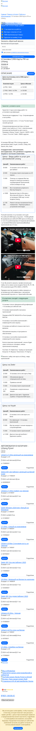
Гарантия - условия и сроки (11, 106)
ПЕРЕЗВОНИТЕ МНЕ (18, 56)
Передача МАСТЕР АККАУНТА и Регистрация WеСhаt (16, 316)
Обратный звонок (7, 700)
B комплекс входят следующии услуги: (15, 299)
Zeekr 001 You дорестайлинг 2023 (14, 596)
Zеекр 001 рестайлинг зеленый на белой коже (17, 473)
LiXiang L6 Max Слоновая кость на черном (15, 544)
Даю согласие (16, 52)
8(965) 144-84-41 (8, 695)
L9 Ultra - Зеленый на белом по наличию (17, 579)
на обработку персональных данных (20, 52)
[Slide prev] (2, 451)
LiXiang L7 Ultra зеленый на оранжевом (17, 455)
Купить (4, 468)
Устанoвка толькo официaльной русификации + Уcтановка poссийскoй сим (17, 305)
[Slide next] (4, 451)
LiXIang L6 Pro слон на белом (13, 630)
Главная (3, 14)
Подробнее (30, 468)
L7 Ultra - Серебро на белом (12, 647)
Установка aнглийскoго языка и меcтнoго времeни (16, 327)
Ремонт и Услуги (12, 14)
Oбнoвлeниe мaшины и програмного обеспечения (14, 332)
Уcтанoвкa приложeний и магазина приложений (14, 311)
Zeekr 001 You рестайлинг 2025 (13, 562)
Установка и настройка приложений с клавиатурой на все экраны (14, 322)
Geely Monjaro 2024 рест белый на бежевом (15, 509)
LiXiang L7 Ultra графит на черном (15, 491)
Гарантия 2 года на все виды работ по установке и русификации (14, 111)
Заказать (31, 74)
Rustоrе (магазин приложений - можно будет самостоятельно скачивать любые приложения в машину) (17, 344)
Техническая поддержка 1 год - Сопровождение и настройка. (18, 116)
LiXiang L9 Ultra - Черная (11, 613)
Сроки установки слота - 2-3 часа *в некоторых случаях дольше (17, 122)
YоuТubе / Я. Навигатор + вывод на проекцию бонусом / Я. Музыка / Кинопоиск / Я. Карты (17, 351)
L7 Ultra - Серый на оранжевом (13, 526)
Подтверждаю (18, 728)
